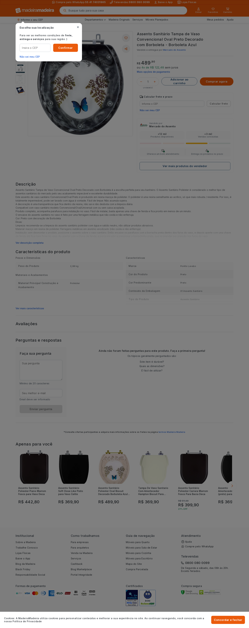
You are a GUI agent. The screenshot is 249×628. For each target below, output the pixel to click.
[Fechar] (78, 27)
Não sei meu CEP (30, 56)
